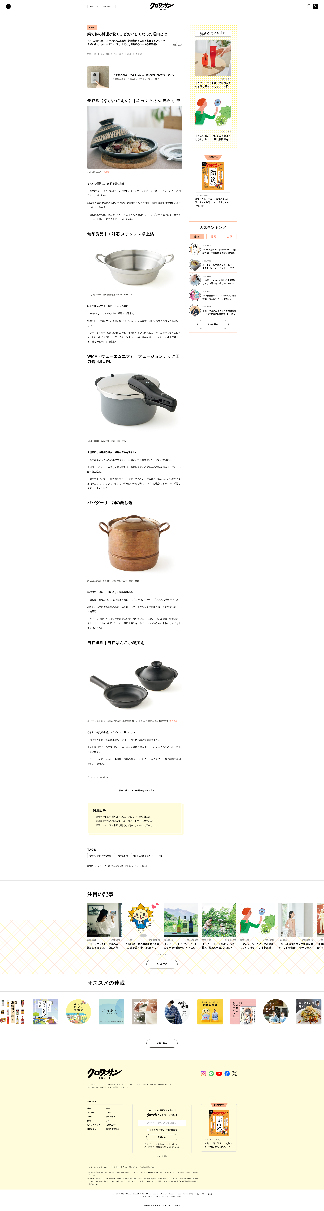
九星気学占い (111, 1125)
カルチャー (110, 1117)
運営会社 (117, 1167)
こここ (210, 1194)
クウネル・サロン (200, 1194)
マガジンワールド (154, 1197)
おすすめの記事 (93, 1125)
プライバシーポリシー (171, 1144)
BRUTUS (119, 1194)
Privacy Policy (175, 1197)
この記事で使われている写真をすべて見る (135, 790)
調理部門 (123, 856)
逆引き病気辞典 (112, 1129)
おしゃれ (91, 1112)
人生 (108, 1121)
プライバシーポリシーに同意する (163, 1130)
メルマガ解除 (162, 1156)
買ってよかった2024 (143, 856)
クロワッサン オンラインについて (99, 1167)
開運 (89, 1121)
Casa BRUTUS (138, 1194)
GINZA (148, 1194)
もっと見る (213, 324)
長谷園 (106, 172)
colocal (178, 1194)
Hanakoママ (187, 1194)
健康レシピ (92, 1129)
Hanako (155, 1194)
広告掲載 (165, 1197)
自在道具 (173, 721)
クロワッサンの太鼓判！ (101, 856)
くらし (92, 27)
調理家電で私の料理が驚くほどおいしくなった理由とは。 (125, 821)
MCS (144, 1197)
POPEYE (128, 1194)
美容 (108, 1108)
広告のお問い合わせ (130, 1167)
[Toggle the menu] (8, 6)
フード (90, 1117)
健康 (89, 1108)
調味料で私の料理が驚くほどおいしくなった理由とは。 (124, 816)
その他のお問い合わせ (147, 1167)
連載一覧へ (162, 1043)
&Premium (163, 1194)
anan (112, 1194)
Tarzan (171, 1194)
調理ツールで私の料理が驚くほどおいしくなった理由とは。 (126, 825)
